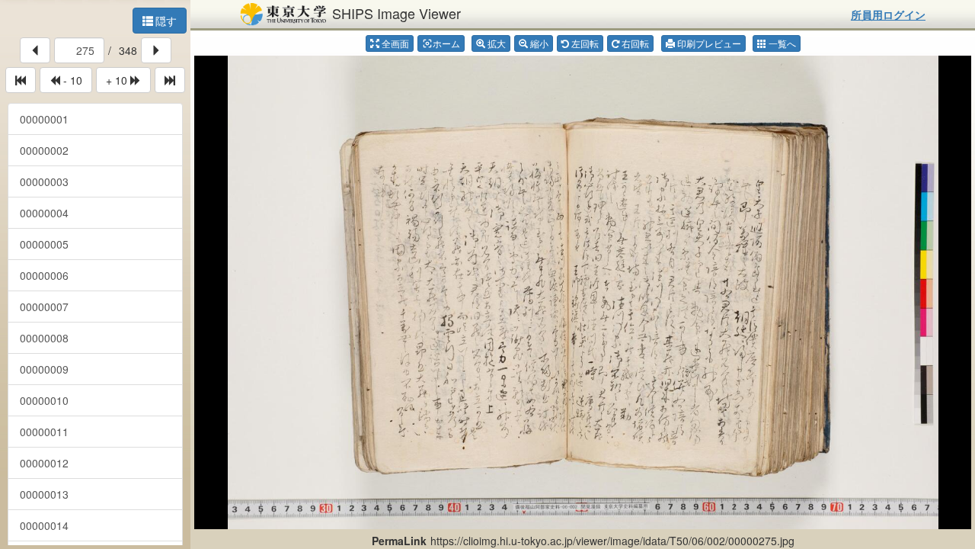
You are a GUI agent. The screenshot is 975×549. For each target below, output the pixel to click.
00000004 (44, 212)
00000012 (44, 462)
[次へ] (156, 50)
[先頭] (20, 80)
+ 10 (118, 80)
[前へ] (35, 50)
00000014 (44, 525)
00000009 (44, 369)
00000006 (44, 275)
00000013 (44, 494)
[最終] (170, 80)
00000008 (44, 337)
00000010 (44, 400)
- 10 (71, 80)
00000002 (44, 150)
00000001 (44, 119)
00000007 (44, 306)
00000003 (44, 181)
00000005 (44, 244)
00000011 (44, 431)
